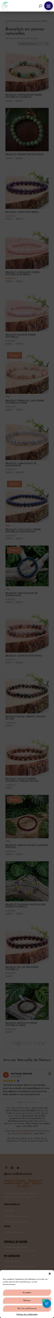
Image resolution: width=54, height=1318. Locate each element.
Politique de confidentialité (27, 1314)
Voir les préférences (27, 1308)
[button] (49, 1273)
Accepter (27, 1293)
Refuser (27, 1301)
